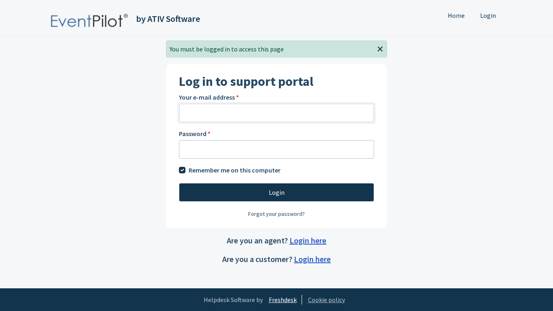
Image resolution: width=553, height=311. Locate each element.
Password (195, 134)
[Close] (380, 48)
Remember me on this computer (235, 170)
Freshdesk (283, 300)
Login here (307, 240)
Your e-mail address (209, 97)
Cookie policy (326, 300)
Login (488, 15)
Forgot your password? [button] (276, 213)
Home (456, 15)
